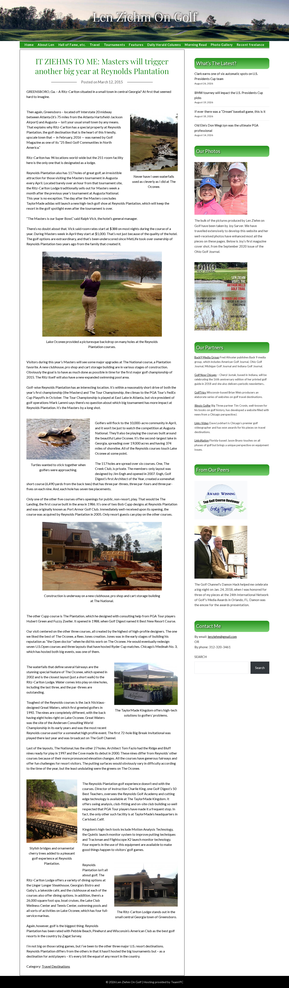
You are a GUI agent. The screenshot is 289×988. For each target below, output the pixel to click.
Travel (95, 45)
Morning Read (196, 45)
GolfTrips (200, 392)
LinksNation (201, 440)
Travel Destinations (56, 966)
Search (200, 657)
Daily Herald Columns (164, 45)
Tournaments (114, 45)
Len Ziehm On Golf (144, 16)
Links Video (201, 423)
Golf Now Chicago (205, 375)
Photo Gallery (222, 45)
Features (136, 45)
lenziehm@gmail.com (222, 636)
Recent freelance (250, 45)
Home (29, 45)
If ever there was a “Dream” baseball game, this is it (230, 111)
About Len (46, 45)
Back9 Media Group (206, 357)
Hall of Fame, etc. (72, 45)
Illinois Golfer (202, 405)
